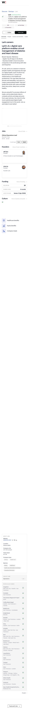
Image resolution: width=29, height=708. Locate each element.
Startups (11, 11)
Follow (9, 32)
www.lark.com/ (7, 540)
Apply (24, 142)
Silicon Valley (6, 545)
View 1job (20, 32)
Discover (4, 11)
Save (18, 142)
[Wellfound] (4, 2)
